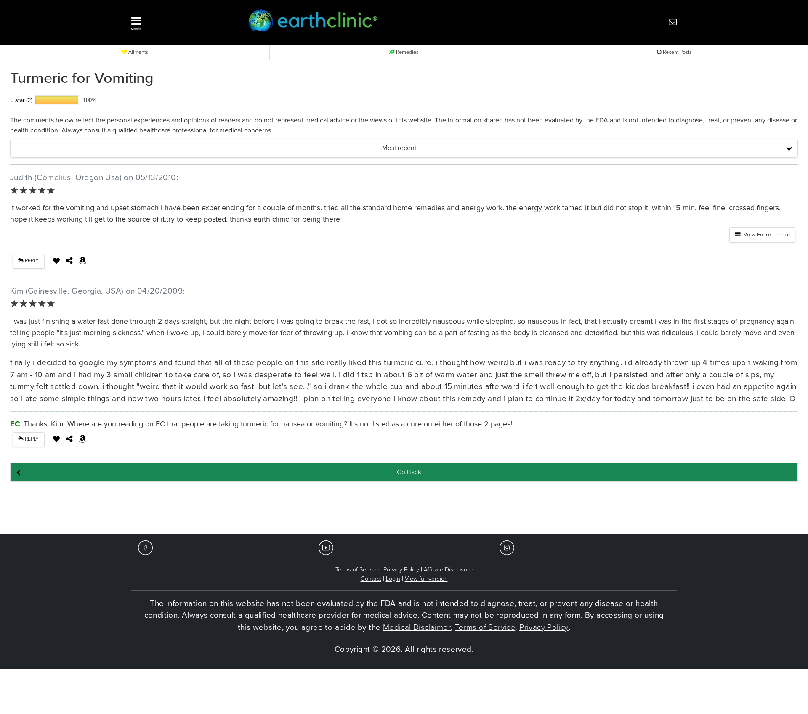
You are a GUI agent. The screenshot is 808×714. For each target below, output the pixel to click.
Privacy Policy (401, 569)
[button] (176, 21)
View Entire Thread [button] (765, 235)
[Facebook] (145, 547)
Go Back (409, 472)
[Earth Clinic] (381, 21)
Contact (371, 578)
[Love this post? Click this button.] (56, 260)
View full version (426, 578)
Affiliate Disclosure (448, 569)
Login (393, 578)
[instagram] (507, 547)
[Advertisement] (404, 508)
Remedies (407, 52)
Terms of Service (357, 569)
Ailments (137, 52)
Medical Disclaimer (417, 627)
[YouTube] (326, 547)
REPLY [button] (31, 261)
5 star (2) (21, 100)
